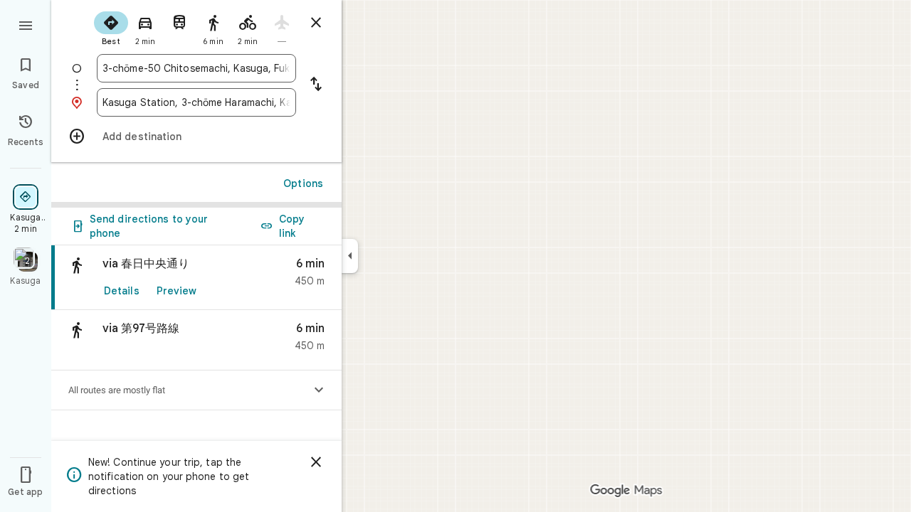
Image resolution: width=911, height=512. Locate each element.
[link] (196, 277)
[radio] (111, 27)
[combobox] (196, 68)
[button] (196, 340)
